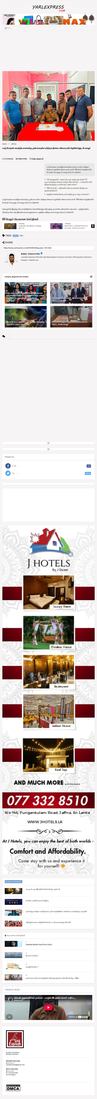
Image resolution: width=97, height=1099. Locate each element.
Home (4, 144)
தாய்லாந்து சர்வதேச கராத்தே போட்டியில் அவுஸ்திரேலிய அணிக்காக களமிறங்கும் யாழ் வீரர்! (56, 911)
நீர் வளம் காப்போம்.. (32, 956)
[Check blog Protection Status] (13, 1090)
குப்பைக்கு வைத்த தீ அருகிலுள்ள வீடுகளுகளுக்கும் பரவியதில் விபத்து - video (52, 978)
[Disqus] (48, 369)
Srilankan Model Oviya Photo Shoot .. (39, 945)
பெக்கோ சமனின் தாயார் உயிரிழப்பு (37, 901)
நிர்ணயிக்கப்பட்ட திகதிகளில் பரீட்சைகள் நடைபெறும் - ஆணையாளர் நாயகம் (76, 227)
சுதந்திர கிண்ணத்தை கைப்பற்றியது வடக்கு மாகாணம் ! (68, 194)
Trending (21, 223)
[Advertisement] (48, 51)
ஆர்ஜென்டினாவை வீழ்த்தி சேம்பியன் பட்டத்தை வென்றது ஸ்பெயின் (48, 922)
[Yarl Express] (48, 12)
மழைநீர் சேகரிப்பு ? (32, 967)
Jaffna (13, 144)
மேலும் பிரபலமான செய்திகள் (21, 219)
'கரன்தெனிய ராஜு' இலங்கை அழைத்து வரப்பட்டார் (29, 227)
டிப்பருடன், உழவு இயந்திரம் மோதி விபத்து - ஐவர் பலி (43, 889)
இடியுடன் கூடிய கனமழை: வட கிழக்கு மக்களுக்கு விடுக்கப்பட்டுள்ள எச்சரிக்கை (26, 323)
